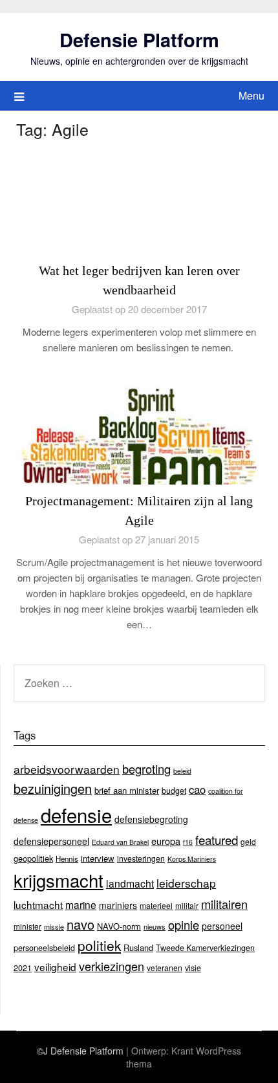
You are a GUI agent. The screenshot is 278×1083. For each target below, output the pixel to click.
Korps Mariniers (191, 859)
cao (197, 789)
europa (165, 841)
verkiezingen (111, 965)
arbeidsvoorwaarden (67, 769)
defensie (76, 814)
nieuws (155, 926)
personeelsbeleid (44, 948)
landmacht (130, 883)
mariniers (118, 905)
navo (80, 924)
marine (80, 904)
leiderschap (186, 883)
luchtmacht (38, 904)
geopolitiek (33, 858)
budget (174, 790)
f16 (188, 842)
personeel (222, 925)
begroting (146, 768)
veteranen (164, 967)
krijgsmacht (58, 880)
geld (248, 841)
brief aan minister (126, 790)
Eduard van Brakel (120, 842)
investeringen (141, 858)
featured (216, 839)
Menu (251, 95)
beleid (182, 771)
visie (193, 968)
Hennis (67, 858)
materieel (156, 905)
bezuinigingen (53, 788)
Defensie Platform (139, 39)
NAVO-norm (119, 926)
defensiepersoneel (51, 841)
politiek (99, 945)
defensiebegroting (151, 819)
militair (186, 905)
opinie (183, 924)
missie (54, 926)
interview (97, 858)
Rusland (138, 947)
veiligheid (55, 966)
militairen (224, 903)
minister (27, 926)
